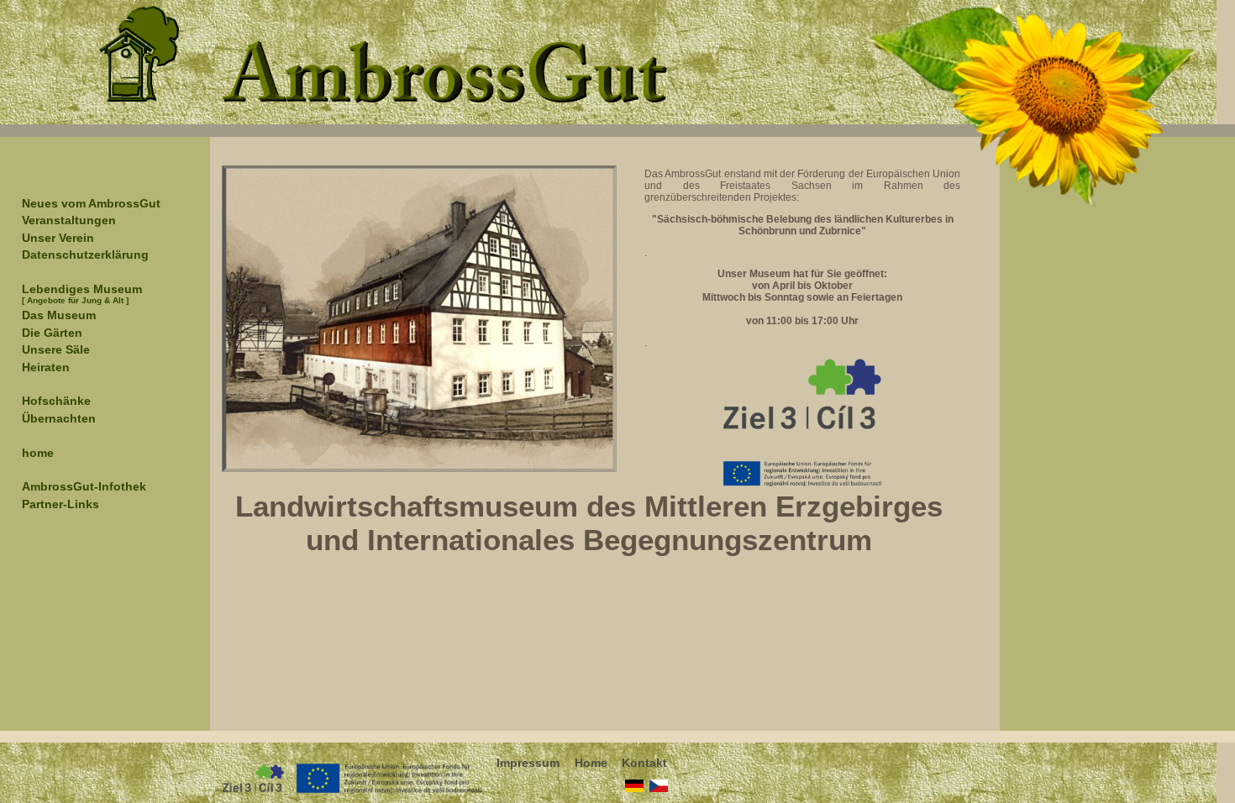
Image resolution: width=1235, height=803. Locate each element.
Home (591, 759)
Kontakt (644, 759)
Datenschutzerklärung (85, 254)
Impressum (528, 759)
